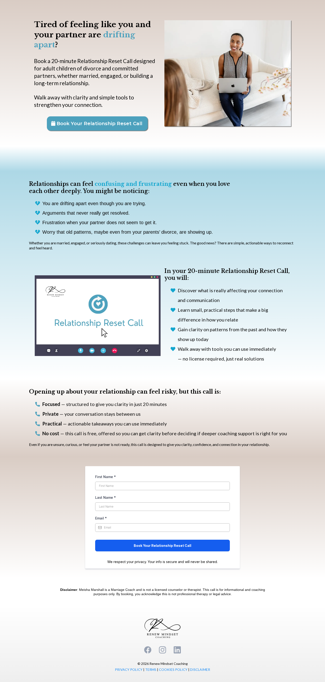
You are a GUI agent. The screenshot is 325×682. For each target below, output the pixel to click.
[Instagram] (162, 649)
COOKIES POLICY (173, 669)
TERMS (151, 669)
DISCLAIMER (200, 669)
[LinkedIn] (177, 649)
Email (101, 518)
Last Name (105, 497)
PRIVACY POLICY (129, 669)
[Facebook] (147, 649)
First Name (105, 477)
